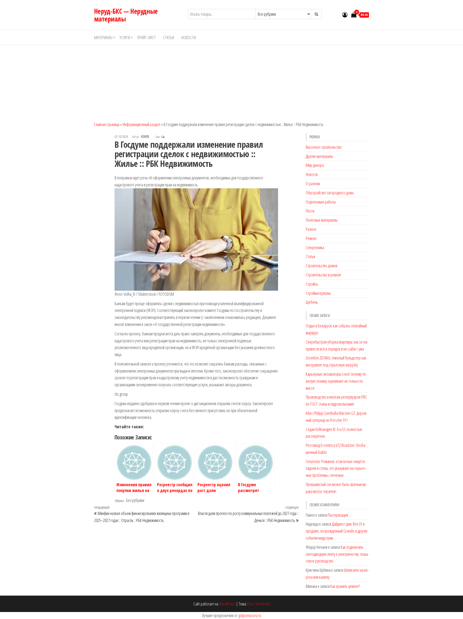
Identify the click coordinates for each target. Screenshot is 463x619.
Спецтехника (315, 247)
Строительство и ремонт (323, 275)
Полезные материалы (321, 220)
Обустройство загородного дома (330, 193)
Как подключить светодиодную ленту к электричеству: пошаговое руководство (337, 554)
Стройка (312, 284)
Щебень (312, 302)
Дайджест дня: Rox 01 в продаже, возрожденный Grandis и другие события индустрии (337, 531)
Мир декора (315, 165)
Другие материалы (319, 156)
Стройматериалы (318, 293)
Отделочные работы (321, 202)
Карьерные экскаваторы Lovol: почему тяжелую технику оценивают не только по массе (336, 381)
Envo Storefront (258, 604)
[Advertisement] (231, 81)
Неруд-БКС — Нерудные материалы (126, 15)
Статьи (168, 37)
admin (145, 136)
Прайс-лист (146, 37)
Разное (311, 229)
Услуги (125, 37)
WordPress (227, 604)
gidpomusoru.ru (250, 615)
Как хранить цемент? (345, 586)
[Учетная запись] (344, 14)
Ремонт (311, 238)
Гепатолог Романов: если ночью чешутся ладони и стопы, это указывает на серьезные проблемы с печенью (336, 468)
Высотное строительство (324, 147)
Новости (188, 37)
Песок (310, 211)
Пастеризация (338, 515)
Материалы (103, 37)
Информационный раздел (141, 124)
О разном (313, 183)
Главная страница (106, 124)
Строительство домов (321, 265)
